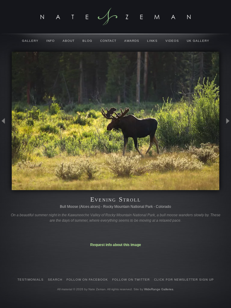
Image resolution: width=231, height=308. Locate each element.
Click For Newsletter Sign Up (184, 279)
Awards (131, 40)
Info (50, 40)
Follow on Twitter (131, 279)
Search (55, 279)
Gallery (30, 40)
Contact (108, 40)
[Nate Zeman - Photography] (115, 16)
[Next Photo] (225, 150)
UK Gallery (198, 40)
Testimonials (30, 279)
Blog (87, 40)
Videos (172, 40)
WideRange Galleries (158, 289)
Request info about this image (115, 245)
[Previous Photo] (6, 150)
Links (152, 40)
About (69, 40)
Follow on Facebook (87, 279)
